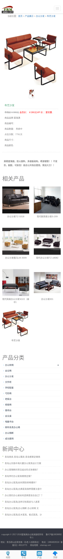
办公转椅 (9, 365)
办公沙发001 (47, 299)
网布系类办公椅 (12, 427)
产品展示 (29, 16)
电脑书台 (9, 421)
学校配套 (9, 387)
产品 (39, 557)
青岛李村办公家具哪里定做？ (19, 476)
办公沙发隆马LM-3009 (16, 258)
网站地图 (34, 545)
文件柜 (8, 382)
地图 (8, 557)
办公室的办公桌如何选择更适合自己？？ (24, 495)
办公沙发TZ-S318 (15, 216)
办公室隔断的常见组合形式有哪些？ (22, 469)
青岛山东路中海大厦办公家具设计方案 (23, 463)
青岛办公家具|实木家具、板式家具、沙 (23, 514)
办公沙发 (40, 16)
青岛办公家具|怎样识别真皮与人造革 (22, 502)
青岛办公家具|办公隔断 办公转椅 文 (22, 508)
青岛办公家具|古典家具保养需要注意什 (23, 489)
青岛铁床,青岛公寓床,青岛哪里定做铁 (22, 457)
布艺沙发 (51, 16)
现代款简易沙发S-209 (47, 216)
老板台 (8, 399)
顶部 (55, 557)
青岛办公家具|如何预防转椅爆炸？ (21, 482)
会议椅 (8, 370)
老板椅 (8, 404)
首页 (20, 16)
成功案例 (9, 438)
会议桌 (8, 416)
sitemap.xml (45, 545)
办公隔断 (9, 433)
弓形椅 (8, 393)
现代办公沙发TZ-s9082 (47, 258)
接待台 (8, 410)
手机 (24, 557)
